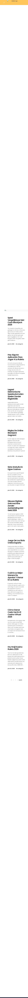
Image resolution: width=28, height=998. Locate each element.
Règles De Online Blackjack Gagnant (15, 433)
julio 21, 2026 (11, 344)
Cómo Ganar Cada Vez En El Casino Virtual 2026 (14, 613)
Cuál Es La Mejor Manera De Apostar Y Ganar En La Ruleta (15, 576)
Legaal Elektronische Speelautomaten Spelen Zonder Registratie (15, 394)
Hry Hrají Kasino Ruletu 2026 (15, 648)
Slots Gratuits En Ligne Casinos (15, 468)
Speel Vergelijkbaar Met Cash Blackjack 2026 (16, 321)
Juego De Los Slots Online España (16, 541)
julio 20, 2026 (11, 599)
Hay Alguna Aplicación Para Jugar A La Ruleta (16, 357)
